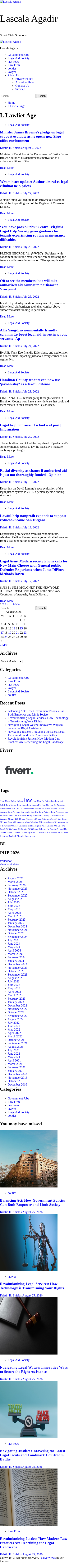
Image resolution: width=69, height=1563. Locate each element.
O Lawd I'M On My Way (24, 833)
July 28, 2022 (30, 247)
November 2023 (17, 967)
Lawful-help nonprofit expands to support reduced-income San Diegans (33, 518)
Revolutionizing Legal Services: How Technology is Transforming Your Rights (38, 719)
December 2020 (17, 1074)
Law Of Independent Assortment (30, 809)
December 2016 (17, 1084)
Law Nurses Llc (34, 805)
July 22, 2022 (30, 436)
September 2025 (17, 895)
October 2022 (16, 1012)
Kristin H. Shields (11, 147)
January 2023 (16, 1002)
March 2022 (15, 1036)
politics (12, 68)
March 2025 (15, 916)
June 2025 (14, 905)
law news (13, 61)
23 (25, 632)
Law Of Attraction (58, 805)
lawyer (12, 72)
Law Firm (14, 65)
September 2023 (17, 974)
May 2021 (14, 1057)
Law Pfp (34, 812)
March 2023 (15, 995)
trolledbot (6, 861)
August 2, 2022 (31, 147)
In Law (20, 801)
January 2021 (16, 1070)
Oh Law (57, 826)
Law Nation (11, 805)
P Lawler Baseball (8, 836)
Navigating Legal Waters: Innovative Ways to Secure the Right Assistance (35, 726)
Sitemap (20, 89)
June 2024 (14, 943)
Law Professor (57, 812)
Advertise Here (24, 82)
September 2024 (17, 936)
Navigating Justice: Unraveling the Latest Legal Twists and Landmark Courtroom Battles (36, 733)
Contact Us (22, 85)
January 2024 (16, 960)
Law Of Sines (51, 809)
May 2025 (14, 909)
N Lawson (48, 826)
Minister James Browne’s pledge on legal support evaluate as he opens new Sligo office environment (32, 136)
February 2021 (16, 1067)
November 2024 (17, 929)
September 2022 (17, 1015)
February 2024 (16, 957)
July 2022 (14, 1022)
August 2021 (15, 1046)
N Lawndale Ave (46, 822)
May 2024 (14, 947)
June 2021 (14, 1053)
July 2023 (14, 981)
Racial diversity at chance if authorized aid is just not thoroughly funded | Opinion (33, 472)
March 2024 (15, 954)
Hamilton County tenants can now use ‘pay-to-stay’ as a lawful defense (30, 382)
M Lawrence (18, 822)
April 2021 (14, 1060)
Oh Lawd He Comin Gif (19, 829)
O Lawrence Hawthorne (46, 833)
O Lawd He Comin (47, 829)
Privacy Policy (24, 78)
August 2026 (15, 878)
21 (17, 632)
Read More (7, 167)
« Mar (3, 645)
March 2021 (15, 1063)
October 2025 (16, 892)
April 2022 (14, 1033)
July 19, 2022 (30, 482)
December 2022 (17, 1005)
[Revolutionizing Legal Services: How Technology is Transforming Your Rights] (29, 1270)
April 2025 (14, 912)
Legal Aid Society (19, 58)
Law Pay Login (23, 812)
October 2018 (16, 1081)
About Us (14, 75)
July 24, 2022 (30, 346)
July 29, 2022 (30, 193)
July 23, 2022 (30, 391)
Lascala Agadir (29, 18)
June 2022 (14, 1026)
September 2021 (17, 1043)
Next (18, 604)
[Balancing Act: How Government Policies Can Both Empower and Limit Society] (29, 1186)
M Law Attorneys (26, 819)
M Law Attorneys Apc (45, 819)
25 (5, 636)
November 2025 (17, 888)
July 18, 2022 (30, 527)
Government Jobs (18, 54)
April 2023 (14, 991)
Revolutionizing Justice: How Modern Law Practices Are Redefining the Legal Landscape (36, 740)
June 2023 (14, 984)
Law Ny (45, 805)
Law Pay (12, 812)
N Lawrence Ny (61, 822)
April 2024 (14, 950)
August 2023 (15, 978)
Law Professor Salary (22, 815)
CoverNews (48, 1557)
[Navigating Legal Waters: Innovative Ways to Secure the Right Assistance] (29, 1353)
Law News (21, 805)
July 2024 (14, 940)
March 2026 (15, 881)
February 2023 (16, 998)
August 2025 (15, 899)
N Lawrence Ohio (8, 826)
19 (9, 632)
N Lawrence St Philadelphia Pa (30, 826)
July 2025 (14, 902)
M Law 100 (13, 819)
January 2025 (16, 923)
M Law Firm (61, 819)
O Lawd (34, 829)
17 (2, 632)
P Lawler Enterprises (25, 836)
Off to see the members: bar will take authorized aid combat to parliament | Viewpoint (29, 285)
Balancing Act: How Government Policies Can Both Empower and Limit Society (36, 712)
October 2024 (16, 933)
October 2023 (16, 971)
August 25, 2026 (32, 1212)
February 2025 (16, 919)
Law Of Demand (7, 809)
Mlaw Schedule (31, 822)
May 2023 (14, 988)
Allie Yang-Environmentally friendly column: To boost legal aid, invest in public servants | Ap (33, 334)
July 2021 (14, 1050)
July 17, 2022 (30, 581)
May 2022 (14, 1029)
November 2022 (17, 1008)
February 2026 (16, 885)
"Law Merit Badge (8, 801)
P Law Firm (63, 833)
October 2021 (16, 1039)
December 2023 (17, 964)
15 (21, 628)
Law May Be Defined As (43, 801)
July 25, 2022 (30, 296)
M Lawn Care (6, 822)
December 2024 (17, 926)
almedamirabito (9, 864)
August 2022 (15, 1019)
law (28, 800)
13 (13, 628)
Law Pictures (44, 812)
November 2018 (17, 1077)
